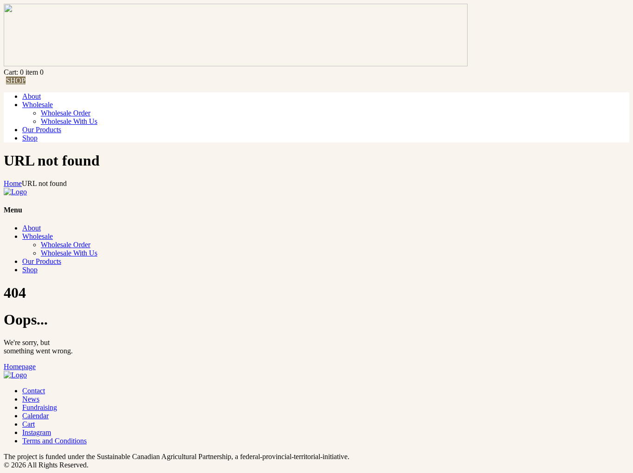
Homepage (20, 367)
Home (13, 183)
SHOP (15, 80)
